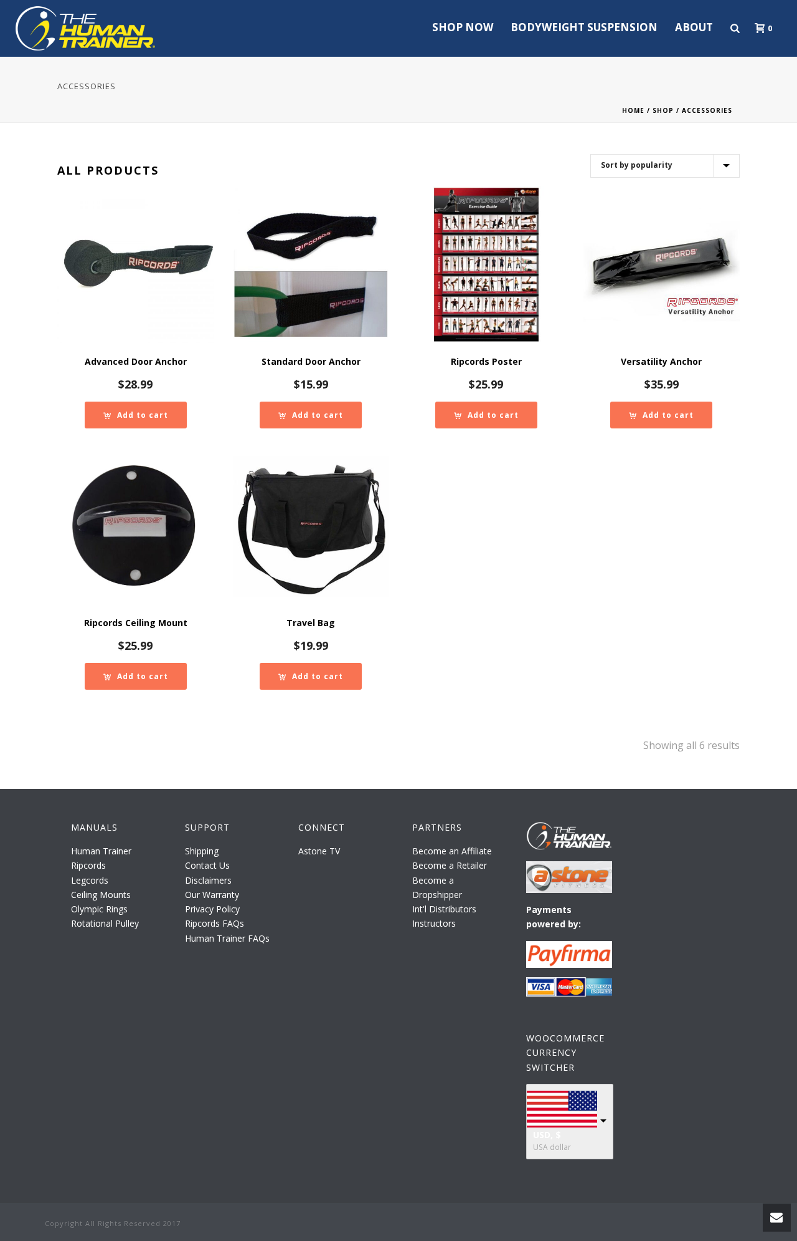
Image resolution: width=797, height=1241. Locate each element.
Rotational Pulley (105, 923)
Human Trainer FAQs (227, 938)
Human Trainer (101, 851)
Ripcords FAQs (214, 923)
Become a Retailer (449, 865)
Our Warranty (212, 895)
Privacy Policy (212, 909)
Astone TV (319, 851)
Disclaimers (208, 880)
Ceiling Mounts (101, 895)
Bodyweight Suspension (584, 27)
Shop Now (462, 27)
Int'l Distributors (444, 909)
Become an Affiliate (452, 851)
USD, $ (547, 1135)
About (694, 27)
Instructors (434, 923)
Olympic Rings (99, 909)
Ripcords (88, 865)
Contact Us (207, 865)
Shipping (202, 851)
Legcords (89, 880)
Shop (663, 110)
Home (633, 110)
